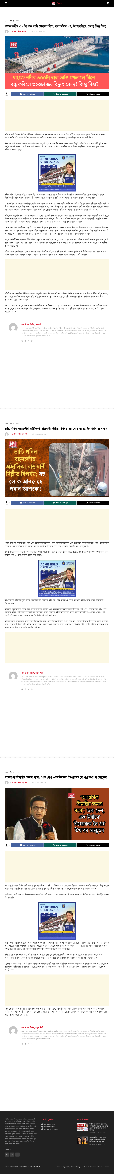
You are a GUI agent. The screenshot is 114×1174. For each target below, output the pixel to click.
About (58, 1167)
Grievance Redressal (96, 1167)
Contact (107, 1167)
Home (6, 21)
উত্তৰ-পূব (12, 21)
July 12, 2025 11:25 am (39, 434)
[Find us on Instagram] (17, 1155)
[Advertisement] (57, 13)
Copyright (66, 1167)
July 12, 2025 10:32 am (39, 783)
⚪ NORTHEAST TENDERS (49, 1129)
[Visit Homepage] (56, 3)
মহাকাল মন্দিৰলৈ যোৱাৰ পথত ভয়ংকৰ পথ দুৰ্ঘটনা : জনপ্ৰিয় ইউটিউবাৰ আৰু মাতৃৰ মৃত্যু (98, 1140)
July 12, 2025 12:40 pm (38, 32)
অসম (17, 21)
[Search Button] (108, 3)
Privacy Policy (75, 1167)
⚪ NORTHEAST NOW (48, 1124)
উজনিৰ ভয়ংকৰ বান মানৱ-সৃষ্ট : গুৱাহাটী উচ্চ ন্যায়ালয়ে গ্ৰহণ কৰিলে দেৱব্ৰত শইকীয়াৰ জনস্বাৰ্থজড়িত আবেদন (99, 1127)
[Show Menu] (6, 3)
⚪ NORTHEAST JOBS (48, 1127)
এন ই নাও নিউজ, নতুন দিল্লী (19, 434)
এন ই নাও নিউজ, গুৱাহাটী (19, 32)
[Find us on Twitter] (12, 1155)
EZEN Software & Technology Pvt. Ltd (29, 1167)
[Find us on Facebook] (7, 1155)
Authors (85, 1167)
